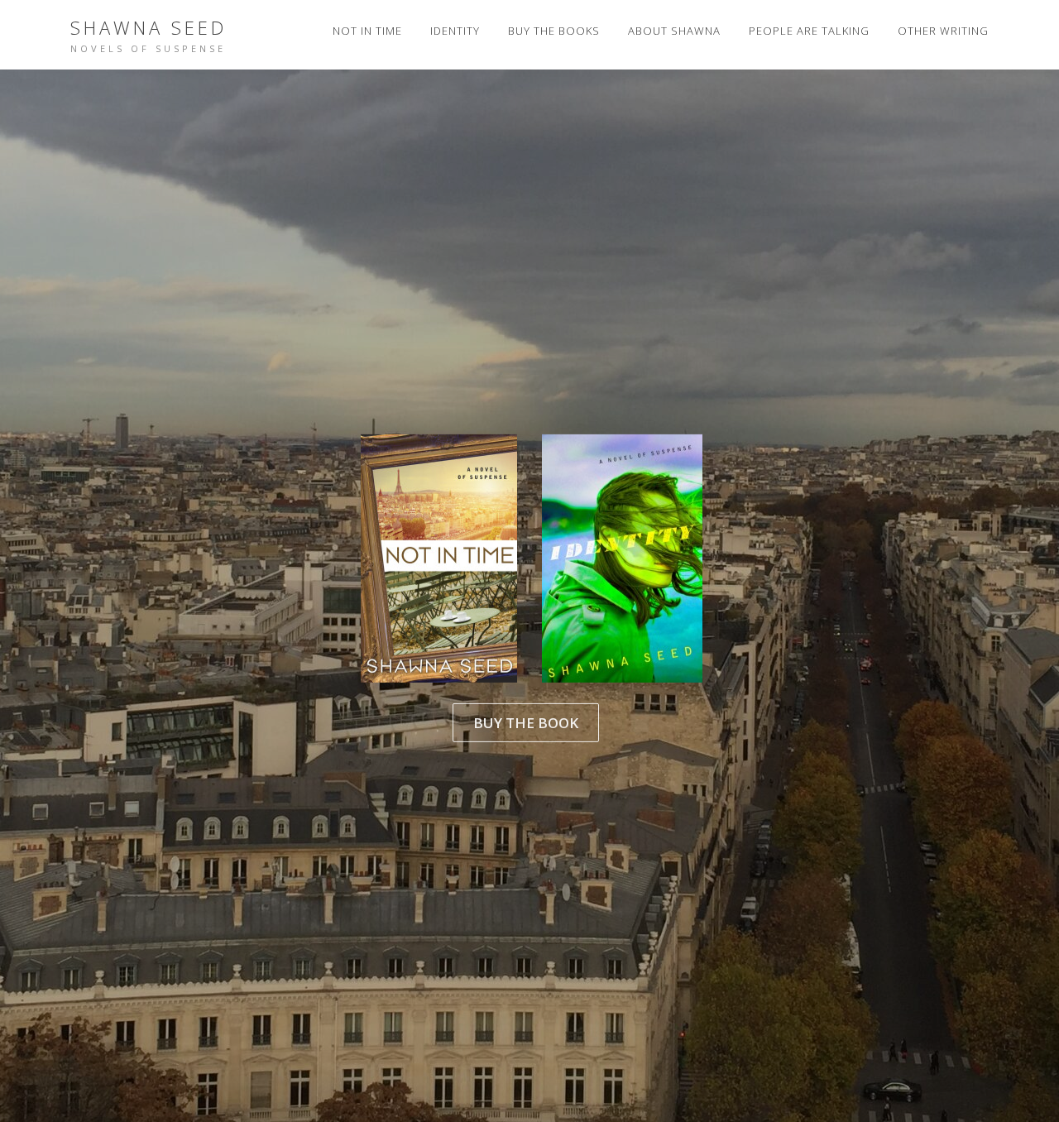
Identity (455, 30)
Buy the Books (554, 30)
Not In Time (367, 30)
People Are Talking (809, 30)
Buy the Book (525, 721)
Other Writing (943, 30)
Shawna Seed (148, 27)
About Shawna (674, 30)
